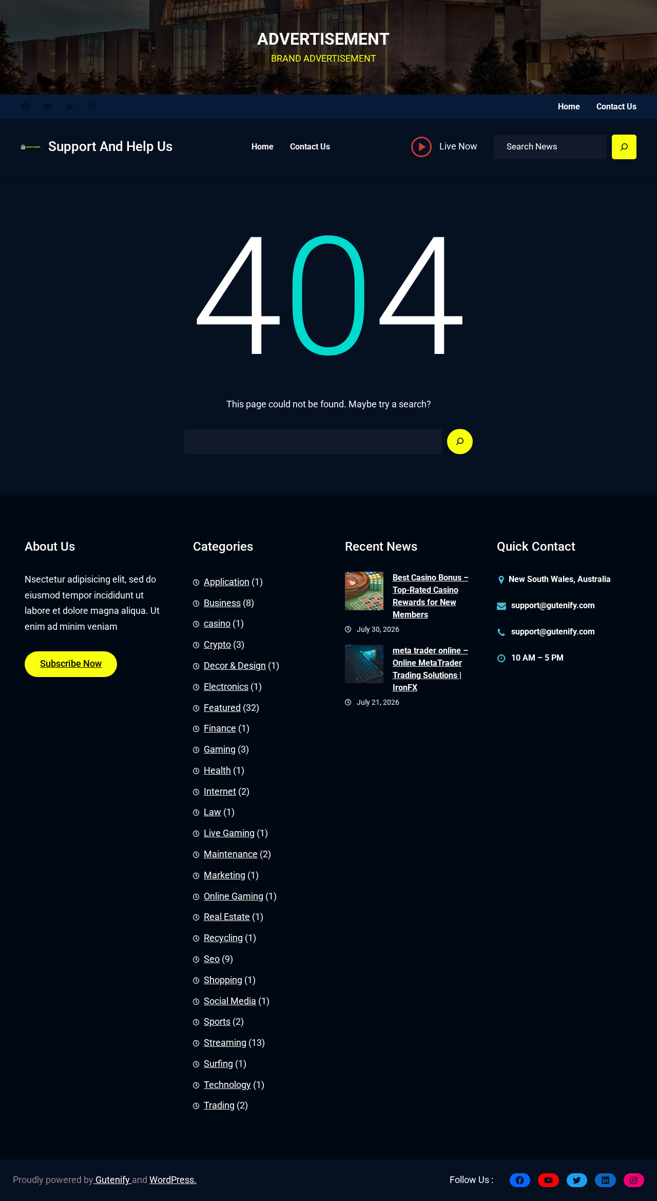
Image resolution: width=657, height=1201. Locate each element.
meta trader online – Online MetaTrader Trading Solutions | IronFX (430, 669)
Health (217, 770)
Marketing (224, 875)
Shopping (223, 980)
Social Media (230, 1001)
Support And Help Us (110, 146)
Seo (212, 959)
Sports (217, 1022)
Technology (227, 1085)
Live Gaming (229, 833)
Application (226, 582)
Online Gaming (233, 896)
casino (217, 623)
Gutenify (112, 1180)
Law (212, 812)
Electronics (226, 687)
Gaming (220, 749)
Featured (222, 708)
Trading (219, 1105)
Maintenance (231, 854)
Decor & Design (235, 666)
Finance (220, 728)
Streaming (225, 1043)
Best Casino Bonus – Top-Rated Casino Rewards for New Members (431, 596)
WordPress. (173, 1180)
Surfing (218, 1064)
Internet (220, 791)
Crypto (217, 645)
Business (222, 603)
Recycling (223, 938)
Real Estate (227, 917)
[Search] (624, 147)
